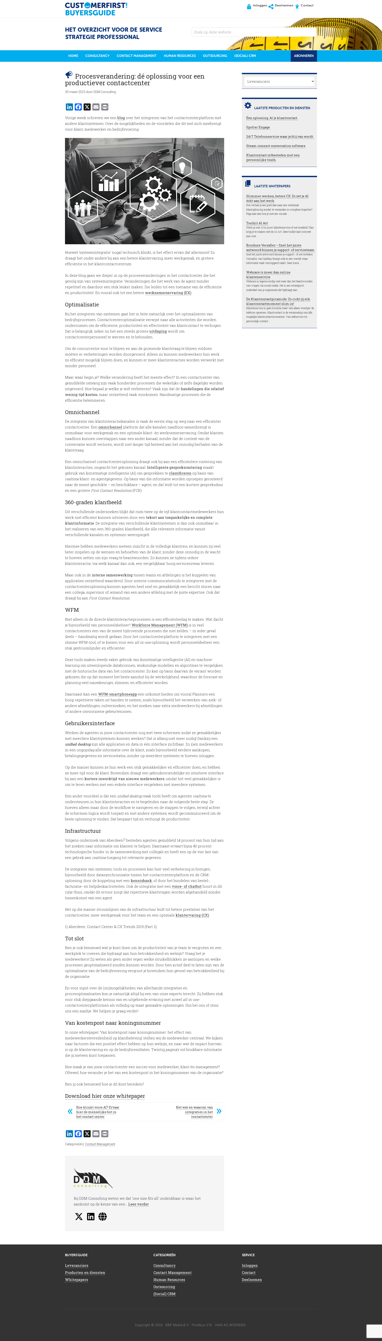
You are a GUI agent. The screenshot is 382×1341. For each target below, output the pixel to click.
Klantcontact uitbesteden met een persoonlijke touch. (273, 157)
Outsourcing (164, 1286)
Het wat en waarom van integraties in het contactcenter (194, 1112)
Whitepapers (76, 1279)
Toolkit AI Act (257, 223)
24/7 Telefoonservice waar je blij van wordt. (280, 136)
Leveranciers (76, 1265)
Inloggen (250, 1265)
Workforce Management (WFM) (160, 625)
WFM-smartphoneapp (117, 694)
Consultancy (164, 1265)
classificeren (180, 473)
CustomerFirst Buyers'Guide (100, 9)
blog (121, 117)
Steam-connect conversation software (276, 146)
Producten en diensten (85, 1272)
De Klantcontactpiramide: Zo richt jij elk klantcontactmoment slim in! (278, 301)
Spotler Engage (258, 127)
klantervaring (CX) (192, 915)
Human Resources (169, 1279)
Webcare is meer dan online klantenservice (268, 274)
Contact (249, 1272)
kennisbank (141, 880)
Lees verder (138, 1204)
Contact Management (100, 1144)
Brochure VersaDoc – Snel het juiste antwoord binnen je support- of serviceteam (280, 247)
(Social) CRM (164, 1293)
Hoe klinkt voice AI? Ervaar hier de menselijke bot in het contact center (97, 1112)
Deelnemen (252, 1279)
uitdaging (158, 331)
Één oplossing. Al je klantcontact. (272, 118)
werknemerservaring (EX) (168, 292)
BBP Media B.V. (177, 1325)
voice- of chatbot (187, 886)
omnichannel (110, 427)
